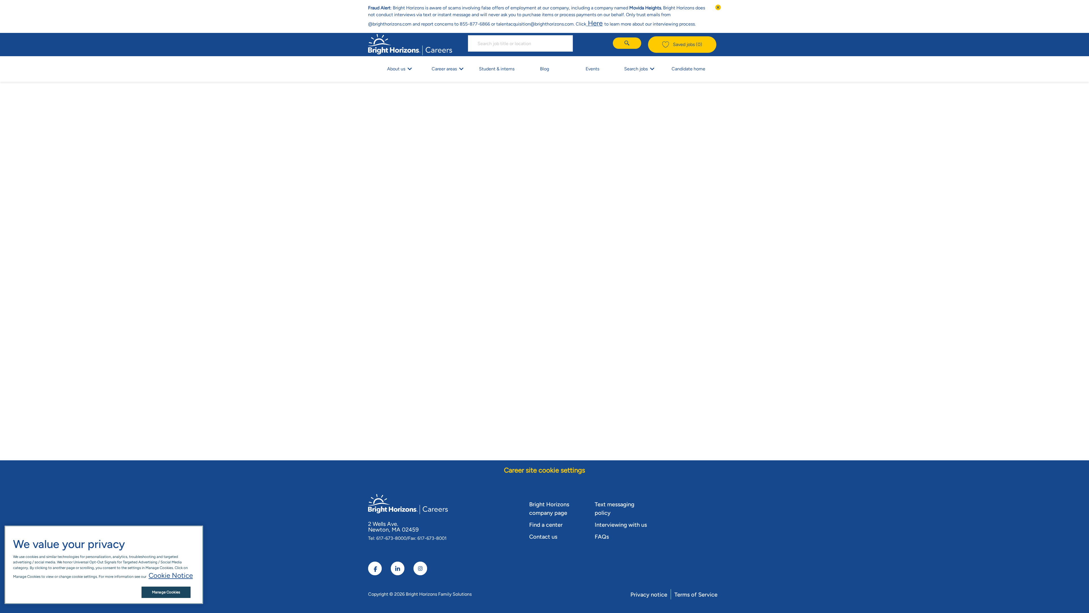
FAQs (602, 536)
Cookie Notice (171, 575)
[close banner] (718, 7)
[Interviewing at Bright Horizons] (603, 23)
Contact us (543, 536)
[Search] (627, 43)
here (594, 23)
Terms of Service (695, 594)
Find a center (546, 524)
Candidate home (688, 69)
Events (592, 69)
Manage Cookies (166, 592)
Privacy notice (648, 594)
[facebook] (375, 568)
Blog (544, 69)
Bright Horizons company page (549, 508)
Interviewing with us (621, 524)
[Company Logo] (410, 44)
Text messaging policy (614, 508)
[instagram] (420, 568)
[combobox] (520, 43)
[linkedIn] (397, 568)
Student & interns (496, 69)
